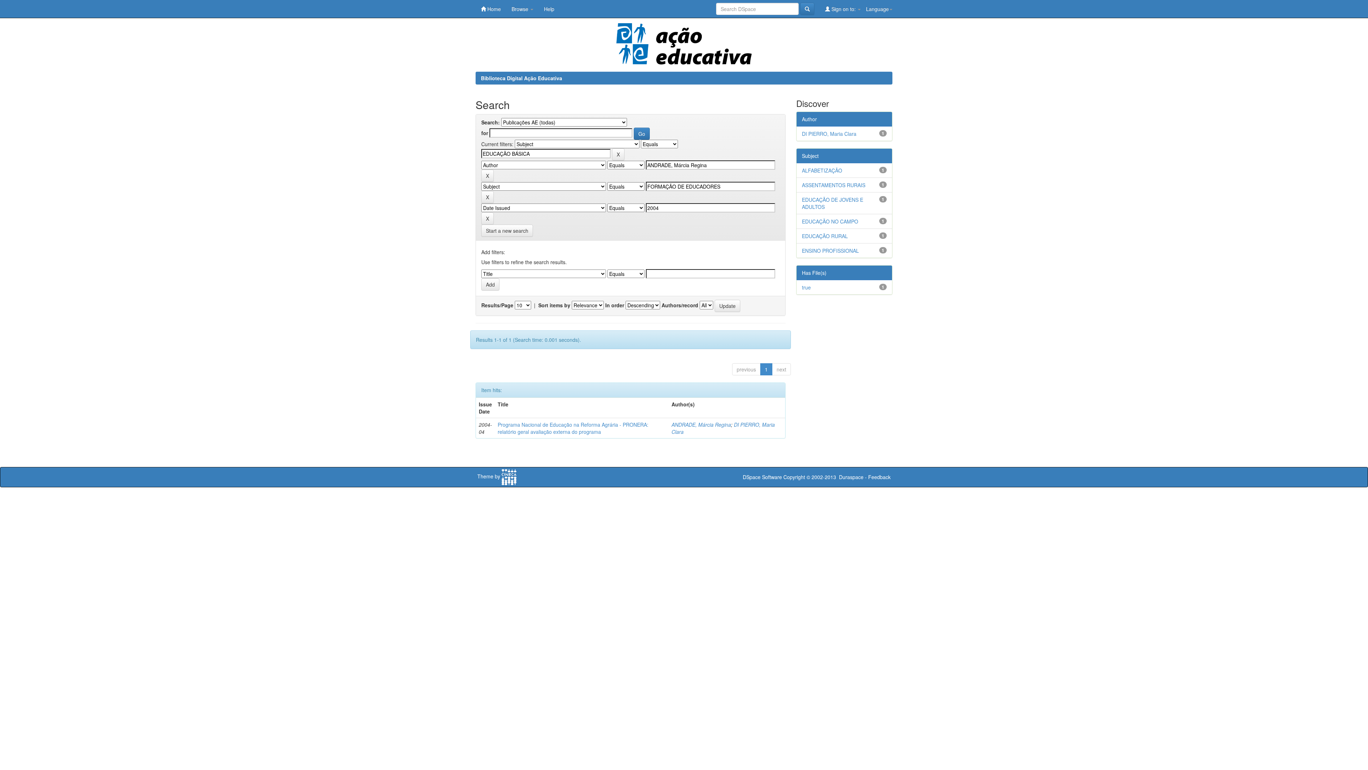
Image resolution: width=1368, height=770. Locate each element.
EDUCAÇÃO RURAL (825, 236)
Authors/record (680, 305)
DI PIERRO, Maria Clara (829, 133)
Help (549, 8)
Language (877, 8)
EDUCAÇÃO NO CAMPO (830, 221)
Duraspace (851, 477)
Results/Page (497, 305)
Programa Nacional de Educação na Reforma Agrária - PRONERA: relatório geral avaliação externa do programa (573, 428)
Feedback (879, 477)
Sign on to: (843, 8)
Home (493, 8)
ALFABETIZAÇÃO (822, 170)
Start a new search (507, 230)
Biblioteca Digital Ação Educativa (521, 78)
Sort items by (554, 305)
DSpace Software (762, 477)
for (484, 133)
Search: (490, 122)
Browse (521, 8)
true (806, 287)
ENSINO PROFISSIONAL (830, 250)
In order (614, 305)
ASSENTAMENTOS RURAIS (833, 185)
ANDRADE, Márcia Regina (701, 424)
